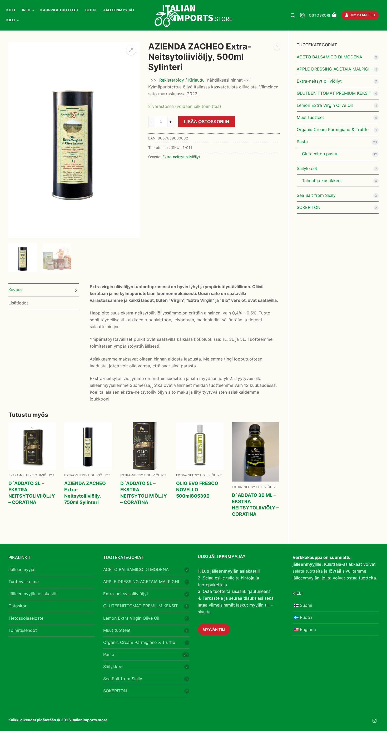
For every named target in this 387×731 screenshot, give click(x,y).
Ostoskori (18, 605)
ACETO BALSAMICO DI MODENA (329, 56)
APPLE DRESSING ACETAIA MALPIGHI (335, 69)
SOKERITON (308, 207)
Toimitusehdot (22, 630)
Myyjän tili (362, 15)
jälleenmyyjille (306, 564)
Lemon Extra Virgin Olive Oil (325, 105)
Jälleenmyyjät (22, 569)
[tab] (43, 290)
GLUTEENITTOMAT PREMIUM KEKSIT (334, 93)
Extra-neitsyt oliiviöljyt (181, 156)
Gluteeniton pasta (319, 153)
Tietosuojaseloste (25, 618)
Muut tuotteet (310, 117)
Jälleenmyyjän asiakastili (32, 593)
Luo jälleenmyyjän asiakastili (231, 571)
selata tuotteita (307, 571)
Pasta (302, 141)
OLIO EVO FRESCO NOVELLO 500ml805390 (197, 489)
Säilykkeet (307, 168)
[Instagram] (302, 15)
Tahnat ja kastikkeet (322, 180)
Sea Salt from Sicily (316, 195)
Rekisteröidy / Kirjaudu (182, 80)
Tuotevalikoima (23, 581)
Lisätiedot (18, 303)
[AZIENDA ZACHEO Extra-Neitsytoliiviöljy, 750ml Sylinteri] (277, 48)
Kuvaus (15, 289)
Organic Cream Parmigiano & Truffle (333, 129)
